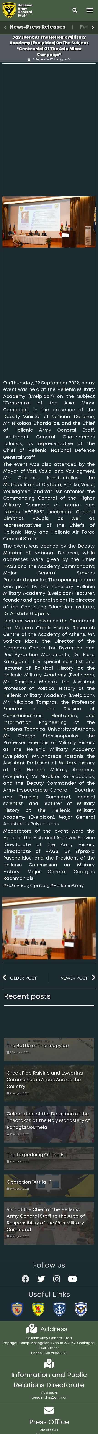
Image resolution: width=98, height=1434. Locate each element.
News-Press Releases (37, 27)
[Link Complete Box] (49, 1049)
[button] (75, 10)
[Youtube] (72, 1279)
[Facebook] (25, 1279)
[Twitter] (41, 1279)
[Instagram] (57, 1279)
